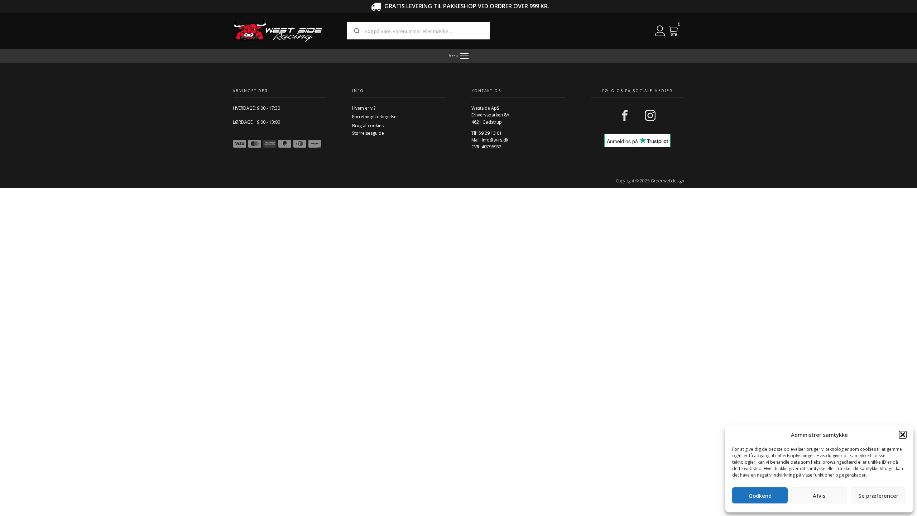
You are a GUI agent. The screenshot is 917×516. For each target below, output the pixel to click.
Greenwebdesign (667, 181)
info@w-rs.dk (495, 140)
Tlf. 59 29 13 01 (486, 133)
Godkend (760, 495)
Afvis (819, 495)
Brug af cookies (368, 126)
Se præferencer (878, 495)
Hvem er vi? (363, 108)
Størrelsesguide (368, 133)
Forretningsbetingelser (375, 117)
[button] (902, 434)
